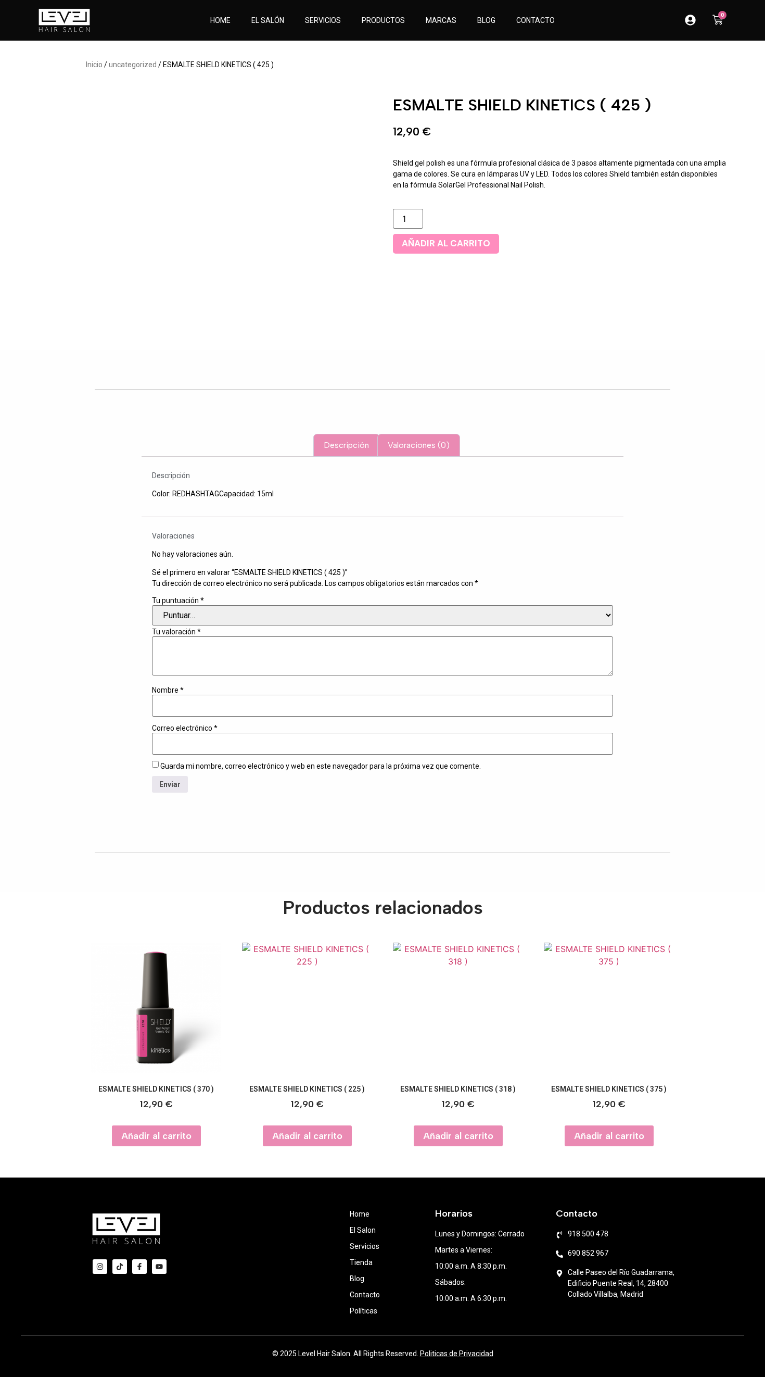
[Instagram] (100, 1266)
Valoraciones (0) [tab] (419, 445)
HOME (220, 20)
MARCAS (441, 20)
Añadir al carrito (446, 243)
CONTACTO (535, 20)
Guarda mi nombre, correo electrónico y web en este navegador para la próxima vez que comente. (320, 766)
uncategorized (133, 64)
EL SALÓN (267, 20)
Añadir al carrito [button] (156, 1136)
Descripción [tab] (346, 445)
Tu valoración (176, 631)
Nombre (168, 690)
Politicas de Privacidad (456, 1353)
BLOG (486, 20)
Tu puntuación (178, 600)
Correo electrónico (185, 728)
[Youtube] (159, 1266)
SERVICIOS (323, 20)
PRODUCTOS (383, 20)
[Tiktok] (119, 1266)
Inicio (94, 64)
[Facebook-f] (139, 1266)
